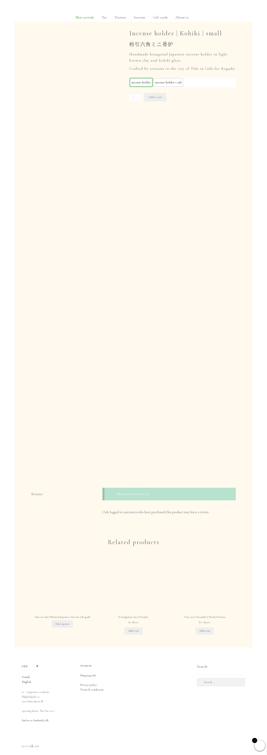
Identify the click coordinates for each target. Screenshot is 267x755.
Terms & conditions (92, 689)
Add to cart (155, 97)
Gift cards (160, 17)
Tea (104, 17)
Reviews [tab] (37, 494)
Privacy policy (88, 685)
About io (182, 17)
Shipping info (88, 675)
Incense (139, 17)
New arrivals (85, 17)
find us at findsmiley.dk (35, 720)
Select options (62, 623)
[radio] (141, 82)
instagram (86, 665)
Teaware (120, 17)
